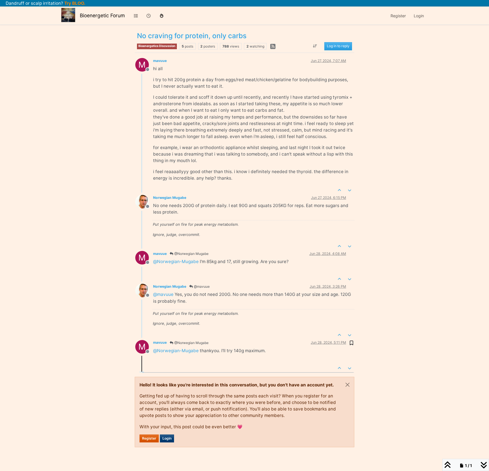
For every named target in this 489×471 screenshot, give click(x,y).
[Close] (347, 384)
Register (149, 438)
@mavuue (201, 286)
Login (166, 438)
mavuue (160, 61)
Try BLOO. (74, 3)
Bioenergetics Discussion (156, 46)
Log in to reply (338, 46)
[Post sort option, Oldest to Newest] (315, 46)
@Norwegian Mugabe (191, 253)
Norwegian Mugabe (169, 197)
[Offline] (144, 201)
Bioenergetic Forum (102, 15)
